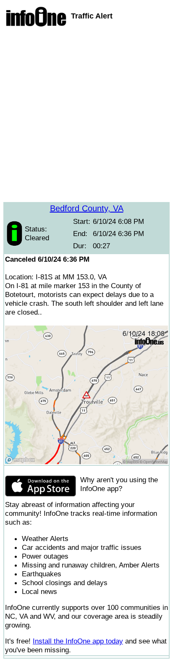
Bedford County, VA (86, 208)
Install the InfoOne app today (78, 641)
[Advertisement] (86, 115)
